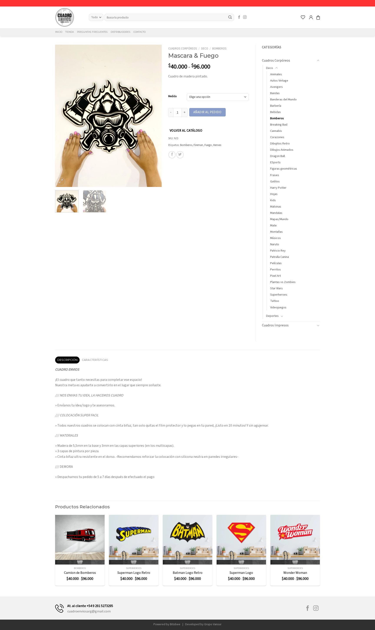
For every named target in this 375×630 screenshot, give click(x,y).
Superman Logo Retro (133, 573)
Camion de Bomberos (80, 573)
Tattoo (274, 301)
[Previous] (63, 115)
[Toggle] (318, 60)
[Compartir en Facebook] (172, 154)
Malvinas (275, 206)
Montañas (276, 231)
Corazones (277, 137)
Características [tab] (95, 360)
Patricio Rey (278, 250)
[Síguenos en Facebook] (239, 17)
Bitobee (175, 624)
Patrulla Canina (279, 257)
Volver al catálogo (186, 130)
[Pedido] (318, 17)
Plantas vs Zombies (283, 282)
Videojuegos (278, 307)
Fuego (208, 145)
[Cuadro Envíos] (68, 17)
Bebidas (275, 112)
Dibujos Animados (281, 149)
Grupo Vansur (213, 624)
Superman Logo (241, 573)
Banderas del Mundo (283, 99)
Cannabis (276, 131)
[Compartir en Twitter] (180, 154)
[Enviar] (230, 17)
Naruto (274, 244)
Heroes (217, 145)
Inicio (58, 32)
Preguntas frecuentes (92, 32)
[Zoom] (61, 181)
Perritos (275, 269)
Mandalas (276, 213)
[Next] (154, 115)
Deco (204, 48)
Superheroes (278, 294)
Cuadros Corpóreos (182, 48)
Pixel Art (275, 275)
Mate (273, 225)
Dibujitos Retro (280, 143)
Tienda (69, 32)
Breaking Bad (278, 124)
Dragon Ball (277, 156)
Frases (274, 175)
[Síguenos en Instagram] (245, 17)
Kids (273, 200)
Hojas (274, 194)
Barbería (275, 105)
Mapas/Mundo (279, 219)
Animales (276, 74)
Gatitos (275, 181)
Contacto (139, 32)
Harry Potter (278, 187)
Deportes (272, 316)
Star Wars (276, 288)
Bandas (275, 93)
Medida (172, 96)
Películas (276, 263)
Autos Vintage (279, 80)
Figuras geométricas (283, 168)
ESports (275, 162)
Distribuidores (120, 32)
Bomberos (219, 48)
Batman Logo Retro (187, 573)
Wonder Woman (295, 573)
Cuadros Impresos (275, 325)
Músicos (275, 238)
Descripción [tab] (67, 360)
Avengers (276, 87)
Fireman (198, 145)
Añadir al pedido (207, 112)
